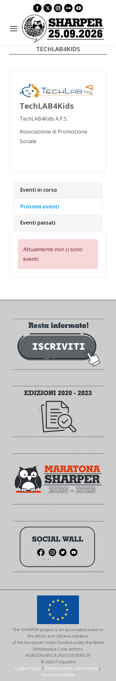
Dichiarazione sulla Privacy (71, 668)
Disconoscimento (58, 674)
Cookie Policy (28, 668)
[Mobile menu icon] (13, 28)
